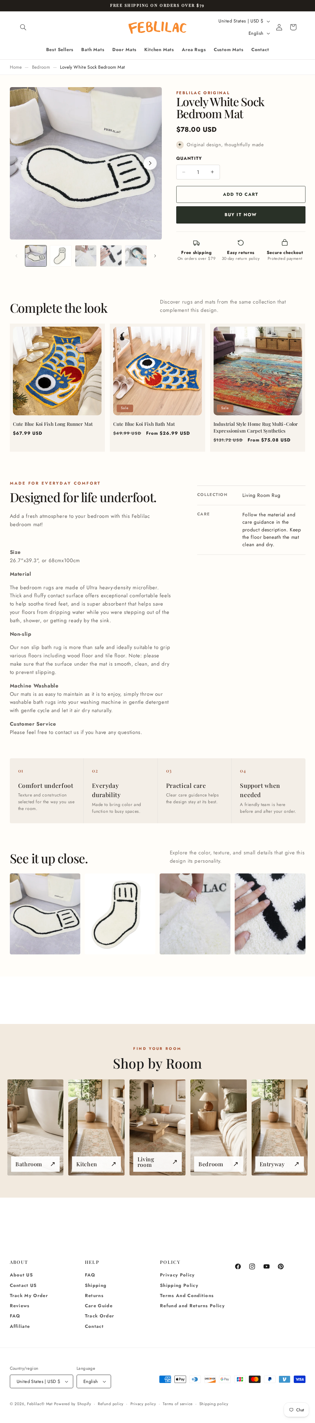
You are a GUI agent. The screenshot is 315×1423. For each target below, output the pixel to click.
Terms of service (178, 1404)
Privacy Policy (177, 1275)
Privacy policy (143, 1404)
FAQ (15, 1315)
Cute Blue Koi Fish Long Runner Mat (53, 424)
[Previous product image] (21, 163)
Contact (94, 1326)
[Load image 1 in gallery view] (36, 256)
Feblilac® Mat (40, 1404)
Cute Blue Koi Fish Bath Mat (144, 424)
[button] (23, 27)
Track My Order (29, 1295)
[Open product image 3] (195, 914)
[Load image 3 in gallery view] (86, 256)
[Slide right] (155, 256)
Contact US (23, 1285)
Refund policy (111, 1404)
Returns (94, 1295)
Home (16, 67)
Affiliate (20, 1326)
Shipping (96, 1285)
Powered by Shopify (72, 1404)
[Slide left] (16, 256)
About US (21, 1275)
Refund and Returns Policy (192, 1305)
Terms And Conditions (187, 1295)
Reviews (20, 1305)
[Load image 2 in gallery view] (61, 256)
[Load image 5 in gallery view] (136, 256)
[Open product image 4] (270, 914)
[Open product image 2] (120, 914)
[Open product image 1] (45, 914)
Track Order (99, 1315)
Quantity (189, 158)
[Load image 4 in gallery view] (111, 256)
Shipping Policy (179, 1285)
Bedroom (41, 67)
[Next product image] (150, 163)
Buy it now (241, 215)
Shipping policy (214, 1404)
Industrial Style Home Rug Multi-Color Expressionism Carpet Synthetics (255, 427)
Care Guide (99, 1305)
